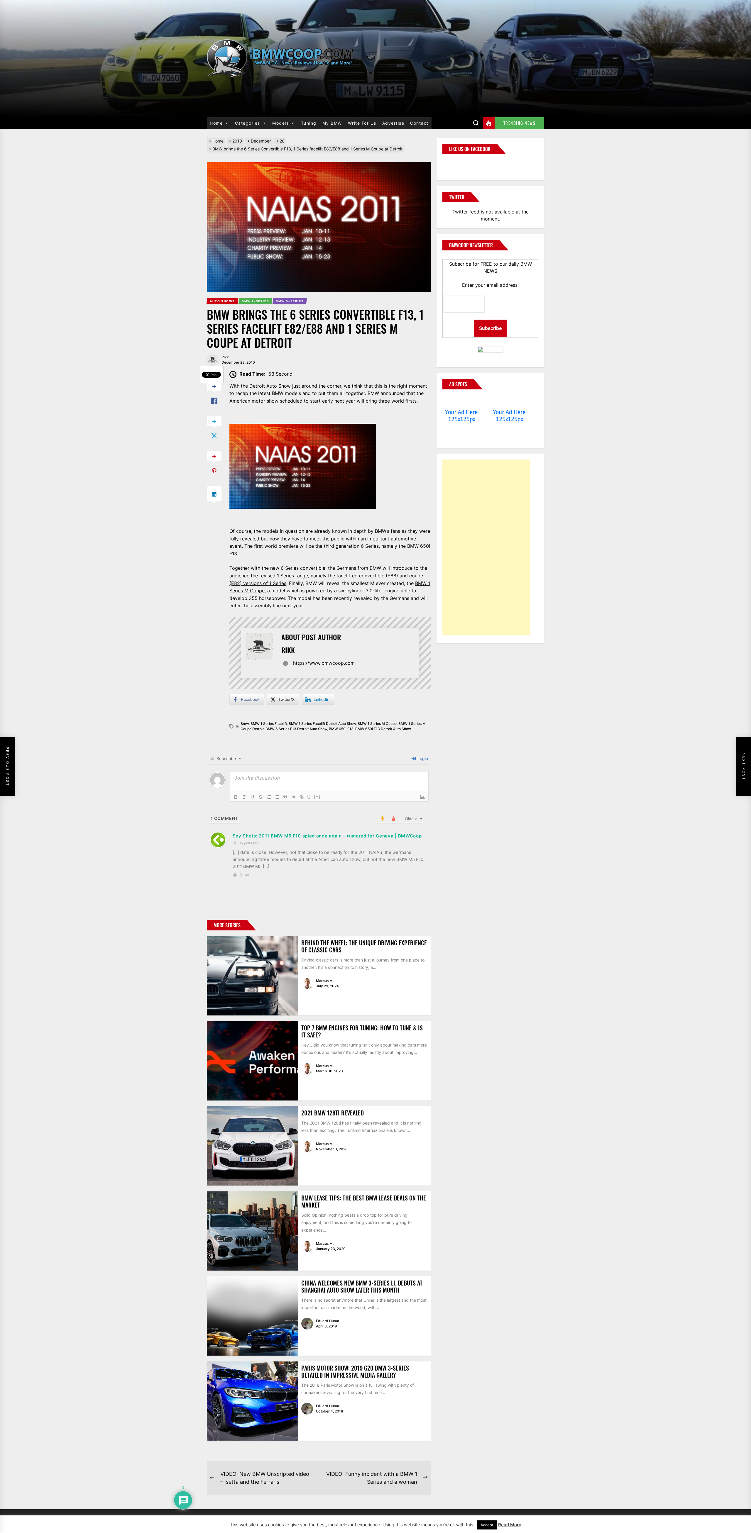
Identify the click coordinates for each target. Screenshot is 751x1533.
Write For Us (362, 123)
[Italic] (244, 797)
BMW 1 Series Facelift (269, 723)
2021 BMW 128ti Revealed (332, 1112)
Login (422, 758)
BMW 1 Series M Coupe (377, 723)
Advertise (393, 123)
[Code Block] (293, 797)
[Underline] (252, 797)
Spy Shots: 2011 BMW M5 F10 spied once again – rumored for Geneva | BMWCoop (327, 836)
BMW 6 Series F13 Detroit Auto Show (296, 729)
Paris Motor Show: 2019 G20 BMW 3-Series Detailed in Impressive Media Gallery (355, 1371)
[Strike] (260, 797)
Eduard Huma (327, 1321)
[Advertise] (461, 401)
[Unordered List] (277, 797)
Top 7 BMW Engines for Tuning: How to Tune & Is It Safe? (362, 1031)
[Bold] (236, 797)
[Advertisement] (486, 547)
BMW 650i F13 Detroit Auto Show (383, 729)
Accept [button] (487, 1524)
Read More (509, 1524)
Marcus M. (325, 981)
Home (216, 123)
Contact (419, 123)
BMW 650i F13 (341, 729)
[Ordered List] (269, 797)
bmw (245, 723)
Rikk (225, 357)
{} (309, 796)
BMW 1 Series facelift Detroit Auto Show (322, 723)
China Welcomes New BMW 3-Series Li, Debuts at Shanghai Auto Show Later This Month (361, 1286)
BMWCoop (461, 164)
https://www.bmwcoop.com (324, 663)
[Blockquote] (285, 797)
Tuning (309, 123)
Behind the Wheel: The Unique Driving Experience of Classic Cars (364, 946)
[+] (317, 796)
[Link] (301, 797)
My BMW (332, 123)
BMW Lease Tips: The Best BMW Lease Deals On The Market (363, 1201)
